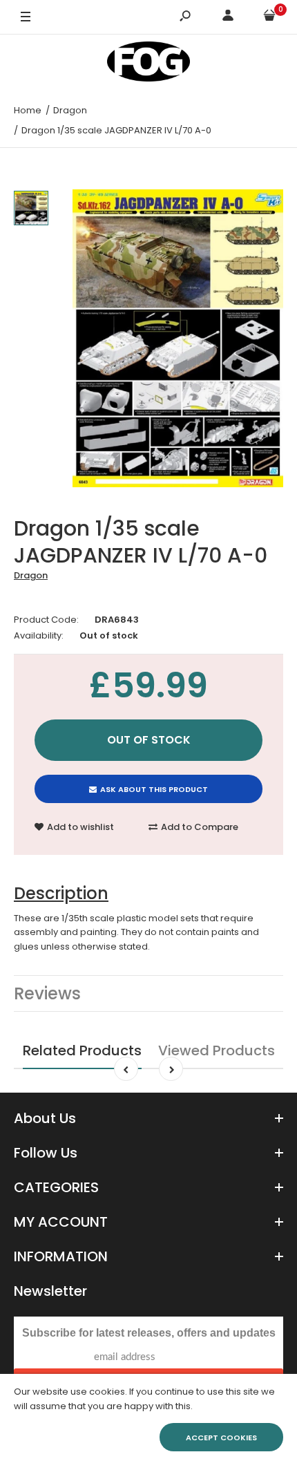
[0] (269, 17)
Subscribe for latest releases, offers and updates (149, 1333)
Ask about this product (154, 789)
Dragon (31, 575)
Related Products (82, 1050)
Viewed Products (216, 1050)
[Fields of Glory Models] (148, 63)
